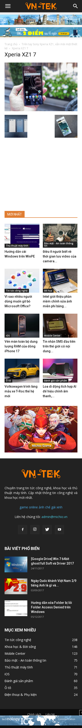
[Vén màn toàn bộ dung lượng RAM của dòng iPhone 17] (22, 326)
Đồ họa (48, 290)
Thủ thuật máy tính (17, 245)
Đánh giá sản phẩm (55, 380)
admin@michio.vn (54, 517)
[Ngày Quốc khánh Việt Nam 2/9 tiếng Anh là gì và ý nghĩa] (16, 586)
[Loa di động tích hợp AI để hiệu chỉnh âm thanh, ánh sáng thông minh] (60, 371)
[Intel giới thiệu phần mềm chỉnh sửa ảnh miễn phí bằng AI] (60, 281)
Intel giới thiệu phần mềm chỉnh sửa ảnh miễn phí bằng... (57, 301)
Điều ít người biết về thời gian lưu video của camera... (59, 256)
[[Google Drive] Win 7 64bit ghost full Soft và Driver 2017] (16, 564)
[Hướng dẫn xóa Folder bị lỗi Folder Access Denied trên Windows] (16, 608)
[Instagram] (34, 529)
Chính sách (34, 714)
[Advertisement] (41, 172)
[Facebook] (22, 529)
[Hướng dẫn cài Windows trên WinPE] (22, 236)
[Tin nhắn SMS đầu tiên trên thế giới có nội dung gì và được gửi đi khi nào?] (60, 326)
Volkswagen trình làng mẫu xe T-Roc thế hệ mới (21, 391)
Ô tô (8, 380)
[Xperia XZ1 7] (41, 110)
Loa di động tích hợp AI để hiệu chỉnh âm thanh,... (59, 391)
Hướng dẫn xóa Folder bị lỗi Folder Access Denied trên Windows (51, 607)
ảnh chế (44, 507)
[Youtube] (59, 529)
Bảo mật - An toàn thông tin (58, 244)
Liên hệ (50, 714)
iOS (8, 335)
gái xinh (56, 507)
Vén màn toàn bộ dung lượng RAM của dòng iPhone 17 (21, 346)
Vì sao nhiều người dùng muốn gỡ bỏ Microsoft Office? (18, 301)
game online (29, 507)
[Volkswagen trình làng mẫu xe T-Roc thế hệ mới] (22, 371)
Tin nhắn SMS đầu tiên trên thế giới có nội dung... (59, 346)
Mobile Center (52, 335)
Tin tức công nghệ (17, 290)
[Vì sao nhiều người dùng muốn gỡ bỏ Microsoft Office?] (22, 281)
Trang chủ (11, 44)
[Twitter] (47, 529)
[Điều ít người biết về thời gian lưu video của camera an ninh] (60, 236)
